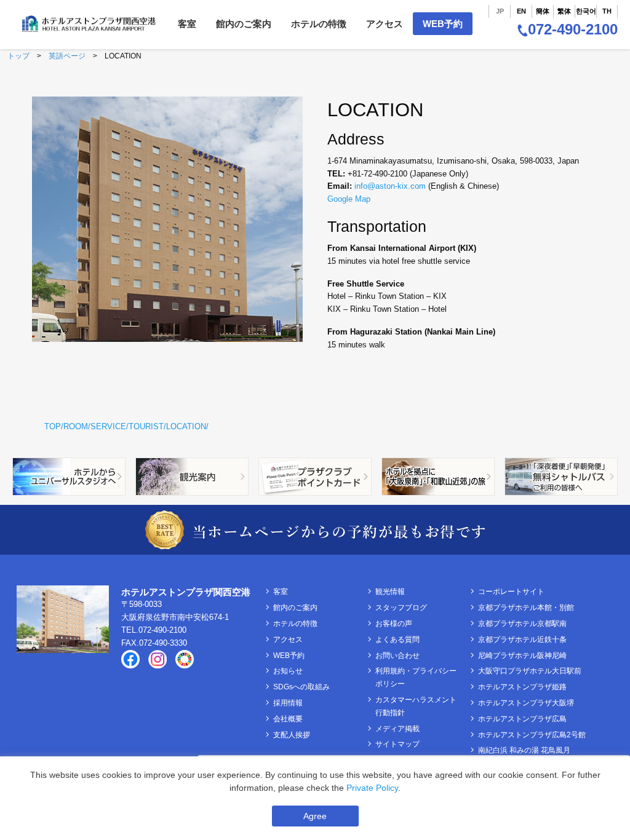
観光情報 (390, 591)
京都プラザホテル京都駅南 (522, 623)
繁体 (564, 11)
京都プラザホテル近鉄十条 (522, 639)
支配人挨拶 (291, 735)
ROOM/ (76, 426)
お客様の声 (393, 623)
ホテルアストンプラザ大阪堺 (526, 703)
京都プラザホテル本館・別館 (526, 607)
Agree (315, 816)
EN (521, 11)
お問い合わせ (397, 655)
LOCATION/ (187, 426)
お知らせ (288, 671)
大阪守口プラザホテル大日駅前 (529, 671)
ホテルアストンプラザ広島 (522, 719)
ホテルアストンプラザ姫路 (522, 687)
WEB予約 (443, 23)
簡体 (542, 11)
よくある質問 (397, 639)
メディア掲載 (397, 728)
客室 (187, 23)
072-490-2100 (573, 29)
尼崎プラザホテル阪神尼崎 (522, 655)
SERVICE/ (109, 426)
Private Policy (372, 788)
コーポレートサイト (511, 591)
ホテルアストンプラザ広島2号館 (532, 735)
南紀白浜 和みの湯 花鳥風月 (524, 750)
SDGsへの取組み (301, 687)
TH (607, 11)
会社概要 (288, 719)
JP (500, 11)
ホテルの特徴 (318, 23)
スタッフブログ (401, 607)
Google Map (348, 199)
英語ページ (67, 56)
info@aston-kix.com (390, 186)
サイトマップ (397, 744)
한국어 (586, 11)
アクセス (384, 23)
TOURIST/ (147, 426)
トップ (18, 56)
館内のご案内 (243, 23)
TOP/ (53, 426)
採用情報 (288, 703)
